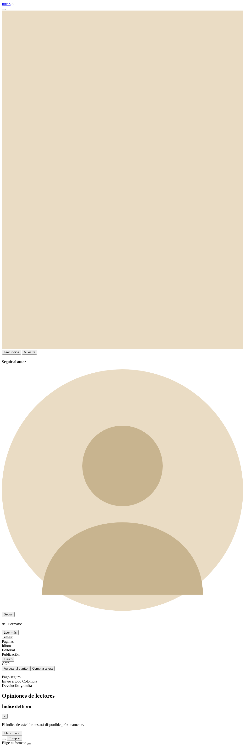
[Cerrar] (29, 744)
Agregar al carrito (16, 668)
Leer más (10, 632)
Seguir (8, 614)
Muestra (29, 352)
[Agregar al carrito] (4, 739)
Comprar (14, 738)
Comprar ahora (42, 668)
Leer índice (11, 352)
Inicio (6, 4)
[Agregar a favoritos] (4, 9)
